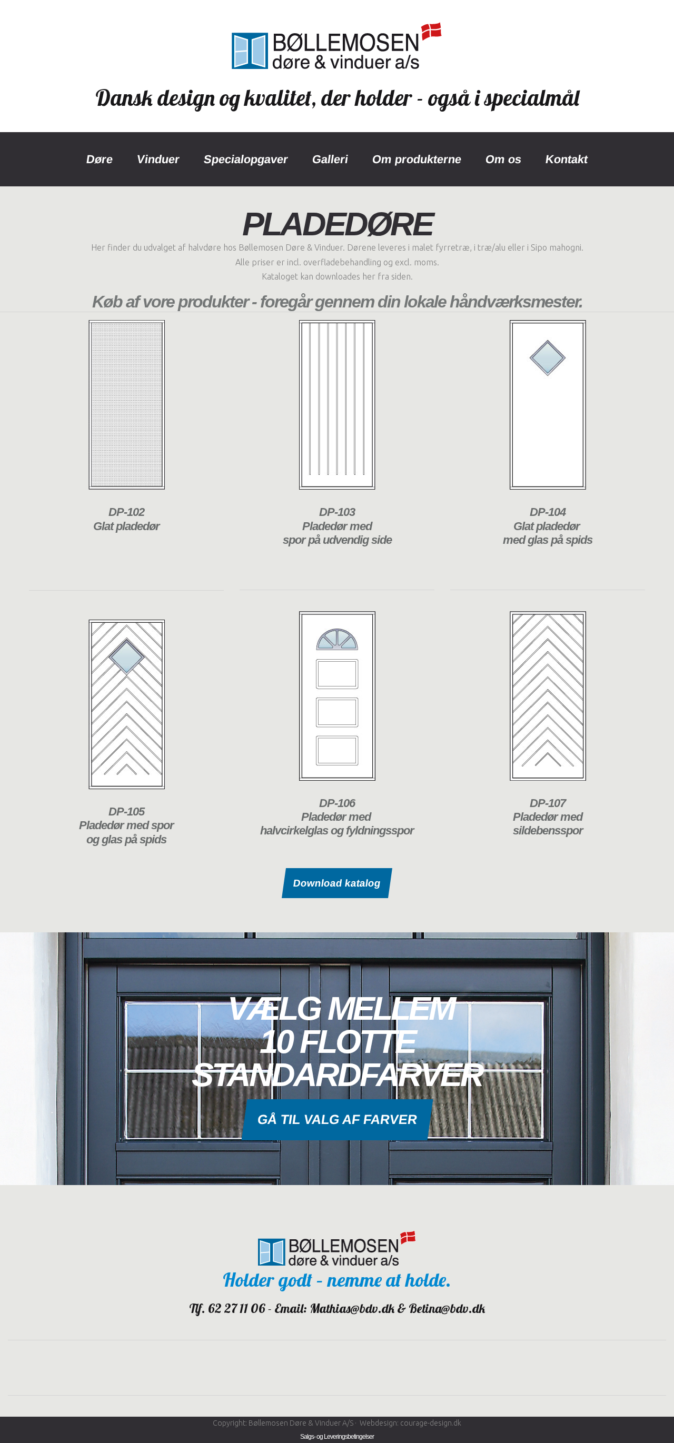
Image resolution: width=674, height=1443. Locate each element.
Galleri (330, 159)
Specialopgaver (246, 159)
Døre (99, 159)
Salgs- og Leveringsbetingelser (337, 1436)
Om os (503, 159)
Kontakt (566, 159)
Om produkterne (416, 159)
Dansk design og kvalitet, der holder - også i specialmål (337, 98)
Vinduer (158, 159)
